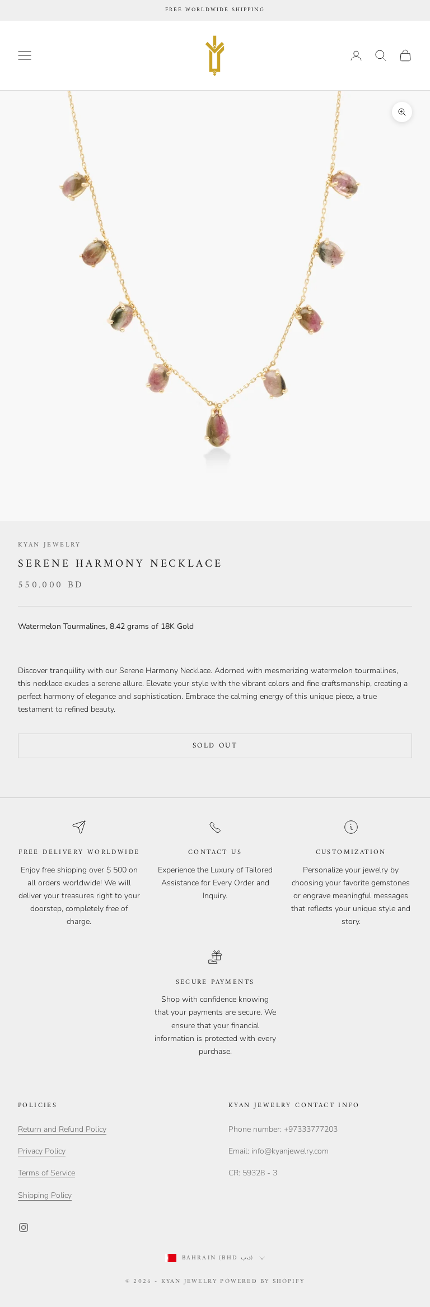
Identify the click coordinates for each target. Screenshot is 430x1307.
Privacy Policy (42, 1151)
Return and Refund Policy (62, 1129)
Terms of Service (46, 1173)
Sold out (215, 745)
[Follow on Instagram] (23, 1227)
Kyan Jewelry (49, 545)
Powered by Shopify (262, 1281)
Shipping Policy (45, 1195)
